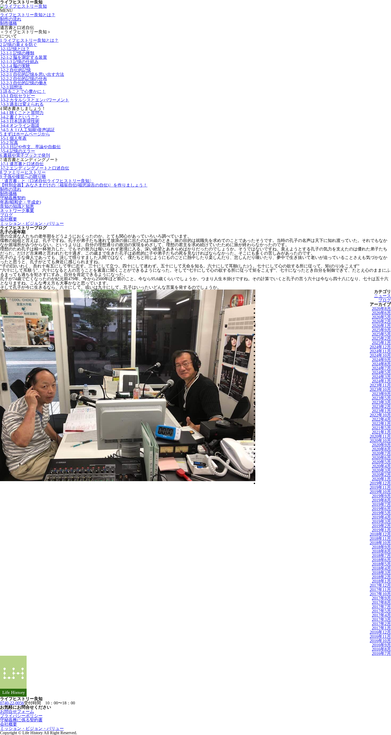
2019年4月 (381, 517)
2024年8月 (381, 364)
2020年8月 (381, 449)
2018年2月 (381, 577)
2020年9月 (381, 445)
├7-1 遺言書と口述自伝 (22, 164)
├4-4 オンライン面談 (19, 125)
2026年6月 (381, 313)
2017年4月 (381, 615)
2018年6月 (381, 560)
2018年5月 (381, 564)
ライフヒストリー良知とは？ (27, 15)
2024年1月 (381, 381)
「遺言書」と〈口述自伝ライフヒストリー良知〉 (47, 181)
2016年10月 (380, 640)
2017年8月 (381, 602)
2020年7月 (381, 453)
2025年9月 (381, 330)
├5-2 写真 (9, 142)
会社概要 (8, 219)
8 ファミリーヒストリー (23, 172)
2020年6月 (381, 457)
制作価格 (8, 23)
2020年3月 (381, 470)
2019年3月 (381, 521)
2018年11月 (380, 538)
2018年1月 (381, 581)
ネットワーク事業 (17, 210)
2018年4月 (381, 568)
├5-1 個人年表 (13, 138)
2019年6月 (381, 508)
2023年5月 (381, 398)
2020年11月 (380, 436)
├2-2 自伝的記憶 (15, 70)
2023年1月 (381, 410)
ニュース (382, 296)
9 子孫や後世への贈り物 (23, 176)
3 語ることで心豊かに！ (23, 91)
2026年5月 (381, 317)
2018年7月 (381, 555)
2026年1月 (381, 325)
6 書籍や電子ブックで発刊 (25, 155)
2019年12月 (380, 483)
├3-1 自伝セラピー (17, 95)
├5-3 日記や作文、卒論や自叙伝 (30, 146)
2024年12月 (380, 347)
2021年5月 (381, 428)
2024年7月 (381, 368)
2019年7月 (381, 504)
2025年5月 (381, 334)
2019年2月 (381, 525)
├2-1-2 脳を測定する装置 (23, 57)
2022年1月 (381, 423)
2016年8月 (381, 649)
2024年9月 (381, 359)
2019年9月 (381, 496)
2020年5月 (381, 462)
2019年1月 (381, 530)
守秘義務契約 (13, 198)
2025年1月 (381, 342)
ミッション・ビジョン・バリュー (32, 223)
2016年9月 (381, 645)
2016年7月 (381, 653)
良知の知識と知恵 (17, 206)
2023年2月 (381, 406)
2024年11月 (380, 351)
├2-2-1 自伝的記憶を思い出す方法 (32, 74)
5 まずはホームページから (25, 134)
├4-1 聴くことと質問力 (22, 112)
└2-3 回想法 (11, 87)
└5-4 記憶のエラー (17, 151)
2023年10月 (380, 389)
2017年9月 (381, 598)
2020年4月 (381, 466)
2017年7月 (381, 606)
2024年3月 (381, 376)
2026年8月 (381, 308)
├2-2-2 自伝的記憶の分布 (23, 78)
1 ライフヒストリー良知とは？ (29, 40)
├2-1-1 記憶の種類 (17, 53)
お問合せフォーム (17, 711)
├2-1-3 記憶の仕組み (19, 61)
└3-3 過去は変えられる (22, 104)
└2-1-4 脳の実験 (15, 66)
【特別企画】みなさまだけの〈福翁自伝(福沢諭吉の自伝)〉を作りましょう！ (73, 185)
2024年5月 (381, 372)
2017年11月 (380, 589)
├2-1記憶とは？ (15, 49)
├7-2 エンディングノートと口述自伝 (34, 168)
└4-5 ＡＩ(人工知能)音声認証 (27, 129)
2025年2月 (381, 338)
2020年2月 (381, 474)
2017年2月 (381, 623)
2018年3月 (381, 572)
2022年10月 (380, 415)
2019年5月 (381, 513)
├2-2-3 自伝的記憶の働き (23, 83)
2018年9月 (381, 547)
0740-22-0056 (12, 703)
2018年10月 (380, 542)
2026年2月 (381, 321)
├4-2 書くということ (19, 117)
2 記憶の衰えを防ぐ (18, 44)
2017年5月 (381, 611)
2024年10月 (380, 355)
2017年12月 (380, 585)
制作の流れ (10, 19)
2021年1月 (381, 432)
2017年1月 (381, 628)
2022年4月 (381, 419)
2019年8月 (381, 500)
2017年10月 (380, 594)
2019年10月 (380, 491)
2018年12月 (380, 534)
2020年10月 (380, 440)
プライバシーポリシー (21, 715)
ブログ (6, 215)
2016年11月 (380, 636)
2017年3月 (381, 619)
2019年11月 (380, 487)
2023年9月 (381, 393)
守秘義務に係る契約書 (21, 720)
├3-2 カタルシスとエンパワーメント (34, 100)
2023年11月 (380, 385)
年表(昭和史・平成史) (20, 202)
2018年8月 (381, 551)
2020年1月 (381, 479)
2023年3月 (381, 402)
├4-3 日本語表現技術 (19, 121)
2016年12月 (380, 632)
